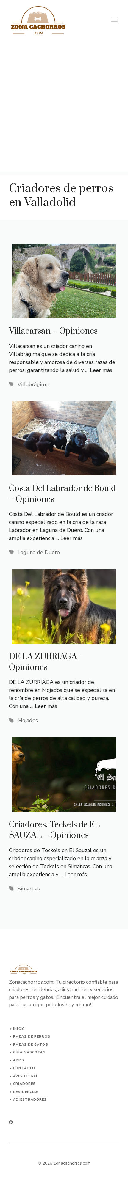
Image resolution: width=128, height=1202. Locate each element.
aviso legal (25, 1076)
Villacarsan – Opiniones (53, 331)
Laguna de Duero (39, 552)
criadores (24, 1084)
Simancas (29, 888)
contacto (24, 1068)
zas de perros (34, 1036)
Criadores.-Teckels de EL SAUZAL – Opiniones (54, 829)
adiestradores (30, 1099)
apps (18, 1060)
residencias (26, 1092)
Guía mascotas (29, 1052)
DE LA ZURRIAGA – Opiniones (46, 662)
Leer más (101, 370)
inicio (19, 1029)
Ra (15, 1036)
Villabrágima (33, 384)
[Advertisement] (64, 108)
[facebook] (11, 1122)
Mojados (28, 720)
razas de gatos (30, 1044)
